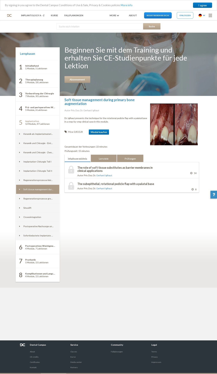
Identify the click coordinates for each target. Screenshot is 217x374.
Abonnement (77, 79)
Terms (154, 351)
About (32, 351)
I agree (202, 5)
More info (126, 5)
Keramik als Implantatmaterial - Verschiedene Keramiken (51, 134)
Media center (76, 362)
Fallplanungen (73, 15)
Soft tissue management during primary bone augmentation (52, 189)
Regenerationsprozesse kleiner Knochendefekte (47, 180)
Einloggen (185, 15)
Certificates (35, 362)
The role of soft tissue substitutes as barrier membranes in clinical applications (115, 169)
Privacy (154, 357)
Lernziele (103, 158)
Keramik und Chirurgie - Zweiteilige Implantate (46, 152)
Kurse (54, 15)
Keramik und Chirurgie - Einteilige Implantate (45, 143)
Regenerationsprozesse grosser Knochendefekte (48, 198)
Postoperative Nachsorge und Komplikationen (46, 226)
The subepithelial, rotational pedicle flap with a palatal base (115, 184)
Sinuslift (27, 207)
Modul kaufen (99, 131)
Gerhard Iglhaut (104, 175)
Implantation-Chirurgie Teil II (37, 170)
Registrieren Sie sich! (158, 15)
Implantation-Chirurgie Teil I (37, 161)
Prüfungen (130, 158)
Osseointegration (32, 217)
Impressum (156, 362)
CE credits (34, 357)
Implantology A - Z (32, 15)
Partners (74, 367)
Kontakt (33, 367)
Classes (73, 351)
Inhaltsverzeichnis (77, 158)
